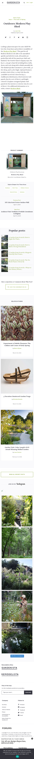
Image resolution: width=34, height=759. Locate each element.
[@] (5, 492)
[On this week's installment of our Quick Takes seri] (17, 606)
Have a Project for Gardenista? (6, 719)
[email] (23, 37)
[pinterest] (14, 37)
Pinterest (22, 704)
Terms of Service (6, 709)
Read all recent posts (17, 474)
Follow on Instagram (18, 656)
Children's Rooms (25, 187)
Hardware (7, 187)
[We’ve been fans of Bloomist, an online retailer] (17, 511)
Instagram (22, 707)
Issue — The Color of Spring (17, 19)
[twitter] (18, 37)
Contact (4, 707)
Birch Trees (16, 17)
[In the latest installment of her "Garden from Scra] (17, 574)
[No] (32, 754)
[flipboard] (5, 37)
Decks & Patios (13, 192)
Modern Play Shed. (10, 51)
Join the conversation (17, 287)
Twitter (22, 712)
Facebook (22, 710)
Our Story (4, 704)
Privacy (3, 712)
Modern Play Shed (17, 175)
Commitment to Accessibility (6, 715)
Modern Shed (15, 88)
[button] (24, 2)
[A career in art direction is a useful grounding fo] (17, 637)
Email (21, 715)
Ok (17, 756)
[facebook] (10, 37)
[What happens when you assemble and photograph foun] (17, 542)
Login (31, 2)
